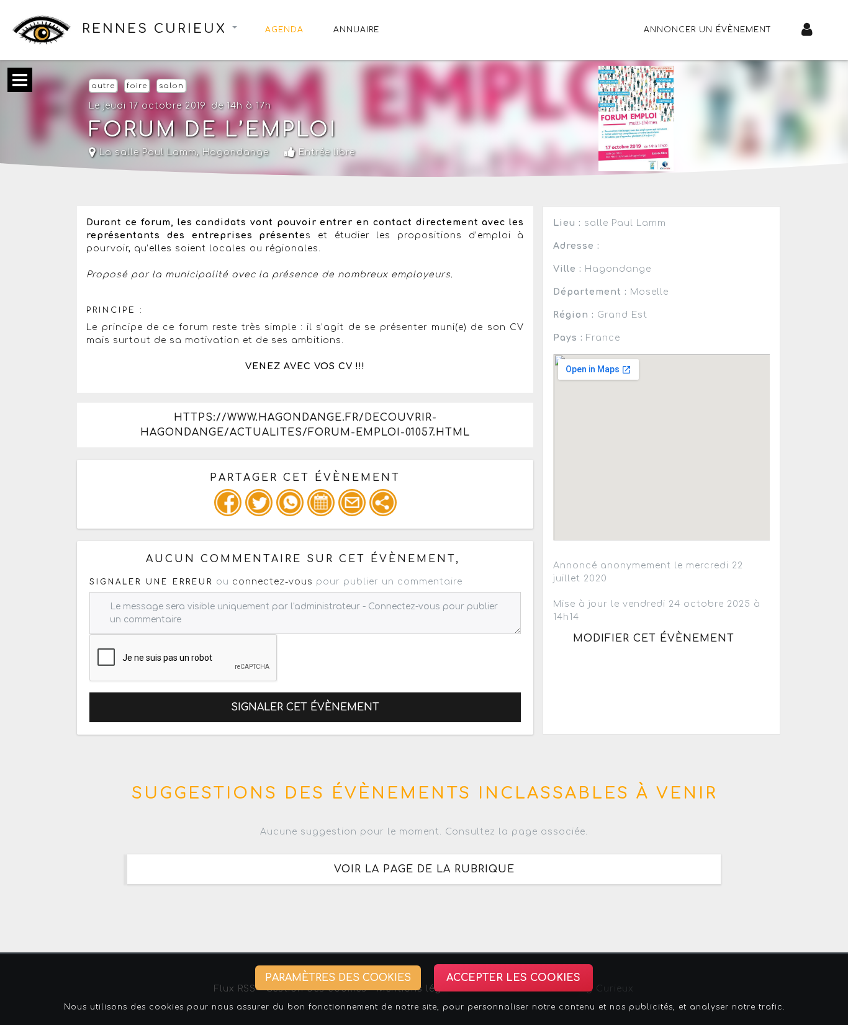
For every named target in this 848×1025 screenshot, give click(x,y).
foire (137, 86)
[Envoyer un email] (352, 502)
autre (103, 86)
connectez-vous (272, 581)
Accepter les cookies (513, 977)
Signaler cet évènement (305, 707)
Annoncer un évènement (708, 29)
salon (171, 86)
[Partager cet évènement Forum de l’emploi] (383, 502)
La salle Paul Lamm (146, 152)
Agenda (284, 29)
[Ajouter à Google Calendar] (321, 502)
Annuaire (356, 29)
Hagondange (235, 152)
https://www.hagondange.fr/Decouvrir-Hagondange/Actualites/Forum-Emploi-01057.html (305, 425)
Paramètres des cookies (338, 977)
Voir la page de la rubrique (424, 869)
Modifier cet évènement (653, 638)
